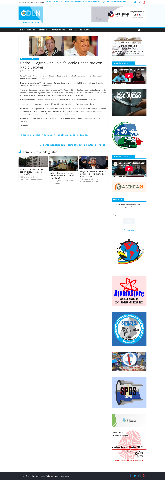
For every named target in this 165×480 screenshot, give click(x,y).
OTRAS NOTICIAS (58, 30)
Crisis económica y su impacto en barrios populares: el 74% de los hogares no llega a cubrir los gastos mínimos (85, 2)
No (116, 215)
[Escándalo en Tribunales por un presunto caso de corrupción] (33, 157)
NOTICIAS (31, 30)
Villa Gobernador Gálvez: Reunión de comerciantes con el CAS (62, 175)
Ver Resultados (129, 230)
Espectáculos (25, 59)
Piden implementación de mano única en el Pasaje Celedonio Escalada (53, 134)
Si (115, 212)
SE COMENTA (85, 30)
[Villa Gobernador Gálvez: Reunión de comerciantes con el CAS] (63, 157)
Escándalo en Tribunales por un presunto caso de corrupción (32, 171)
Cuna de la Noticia (40, 71)
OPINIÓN (72, 30)
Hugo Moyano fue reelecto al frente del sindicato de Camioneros (93, 174)
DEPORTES (43, 30)
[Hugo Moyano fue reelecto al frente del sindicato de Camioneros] (93, 157)
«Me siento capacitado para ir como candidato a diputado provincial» (73, 144)
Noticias (34, 59)
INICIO (22, 30)
